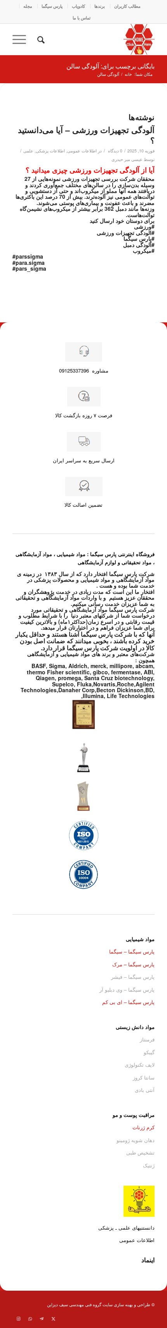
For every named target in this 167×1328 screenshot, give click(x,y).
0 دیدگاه (114, 151)
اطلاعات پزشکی (50, 151)
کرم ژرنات (143, 1127)
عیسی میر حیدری (127, 159)
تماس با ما (81, 18)
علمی (28, 151)
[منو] (21, 39)
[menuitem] (127, 6)
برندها (99, 6)
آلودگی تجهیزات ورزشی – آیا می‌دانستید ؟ (86, 135)
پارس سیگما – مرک (133, 964)
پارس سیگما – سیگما (132, 951)
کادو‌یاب (78, 6)
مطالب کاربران (127, 6)
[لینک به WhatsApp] (30, 1318)
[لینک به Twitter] (53, 1318)
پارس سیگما (52, 6)
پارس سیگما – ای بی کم (128, 1002)
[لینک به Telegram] (41, 1318)
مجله (27, 6)
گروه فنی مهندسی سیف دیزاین (74, 1304)
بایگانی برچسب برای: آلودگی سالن (110, 65)
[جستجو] (40, 39)
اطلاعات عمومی (82, 151)
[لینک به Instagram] (18, 1318)
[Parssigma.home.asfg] (97, 39)
